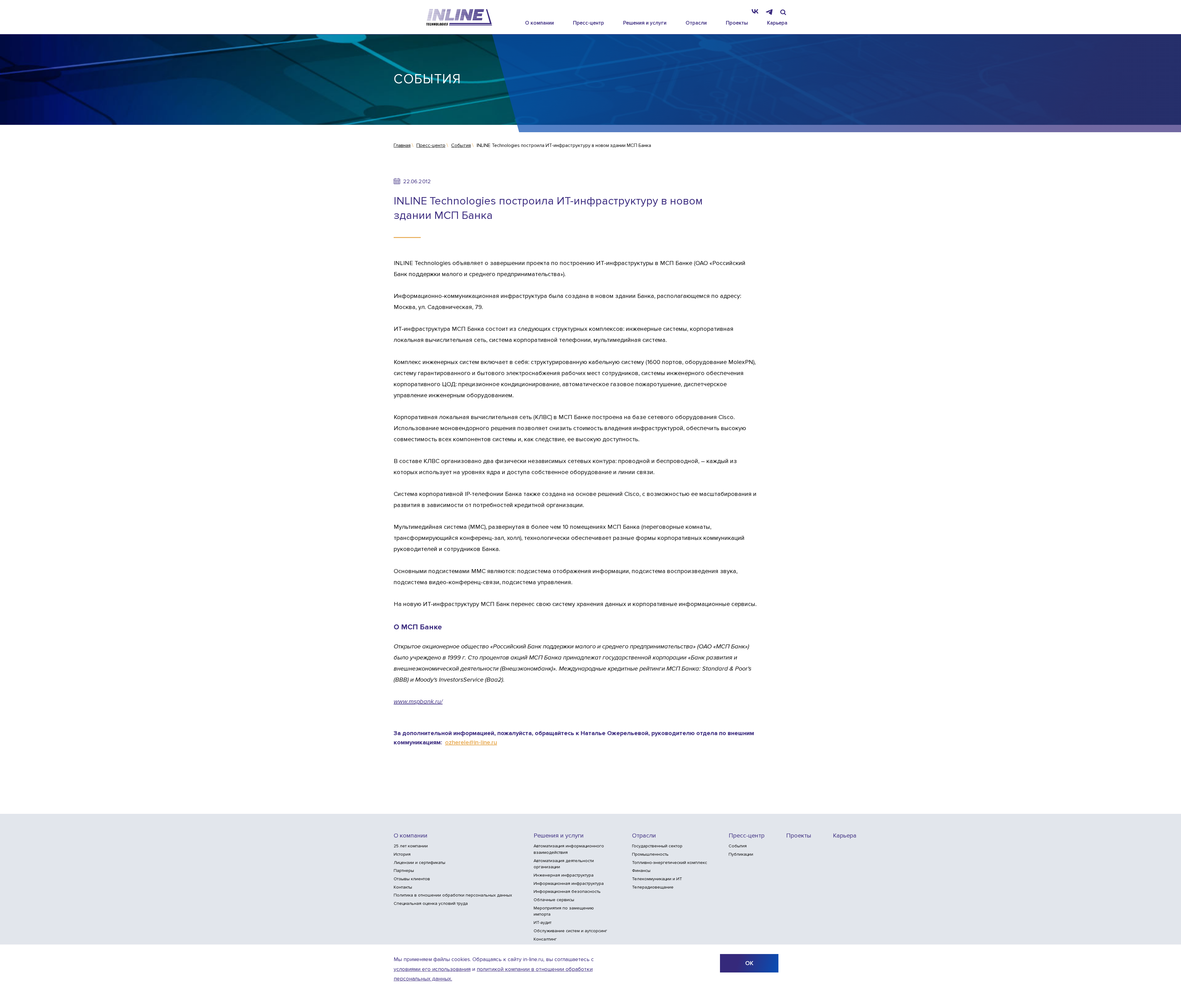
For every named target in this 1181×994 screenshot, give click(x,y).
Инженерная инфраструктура (564, 875)
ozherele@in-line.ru (471, 742)
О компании (539, 23)
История (402, 854)
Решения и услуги (644, 23)
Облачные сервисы (554, 899)
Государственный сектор (657, 846)
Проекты (737, 23)
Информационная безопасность (567, 891)
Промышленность (650, 854)
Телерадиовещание (653, 887)
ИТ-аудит (542, 922)
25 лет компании (411, 846)
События (738, 846)
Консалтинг (545, 939)
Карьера (777, 23)
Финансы (641, 870)
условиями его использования (432, 969)
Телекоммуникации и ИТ (657, 878)
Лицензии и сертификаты (419, 862)
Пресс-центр (588, 23)
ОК (749, 963)
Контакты (403, 887)
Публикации (741, 854)
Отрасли (696, 23)
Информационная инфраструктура (569, 883)
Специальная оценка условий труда (431, 903)
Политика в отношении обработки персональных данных (453, 895)
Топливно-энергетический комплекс (669, 862)
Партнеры (404, 870)
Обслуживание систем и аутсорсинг (570, 930)
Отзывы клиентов (412, 878)
